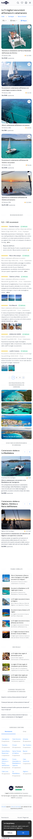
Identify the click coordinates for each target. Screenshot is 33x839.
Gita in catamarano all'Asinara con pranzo (13, 258)
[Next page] (23, 377)
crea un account (16, 806)
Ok (23, 833)
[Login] (26, 3)
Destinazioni (8, 731)
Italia (2, 16)
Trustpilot (25, 793)
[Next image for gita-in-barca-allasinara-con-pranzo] (30, 111)
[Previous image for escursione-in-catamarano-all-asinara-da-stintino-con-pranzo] (3, 146)
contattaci (19, 797)
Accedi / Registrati (23, 817)
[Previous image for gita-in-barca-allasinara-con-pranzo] (3, 111)
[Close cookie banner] (29, 822)
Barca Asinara (22, 16)
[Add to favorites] (29, 27)
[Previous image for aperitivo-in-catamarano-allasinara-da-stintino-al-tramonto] (3, 183)
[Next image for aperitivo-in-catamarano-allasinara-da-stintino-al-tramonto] (30, 183)
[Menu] (30, 3)
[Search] (18, 3)
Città (24, 731)
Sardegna (11, 16)
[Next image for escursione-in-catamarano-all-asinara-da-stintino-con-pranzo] (30, 146)
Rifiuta (10, 833)
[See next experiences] (30, 452)
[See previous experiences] (25, 452)
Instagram (4, 838)
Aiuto (30, 796)
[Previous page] (9, 377)
